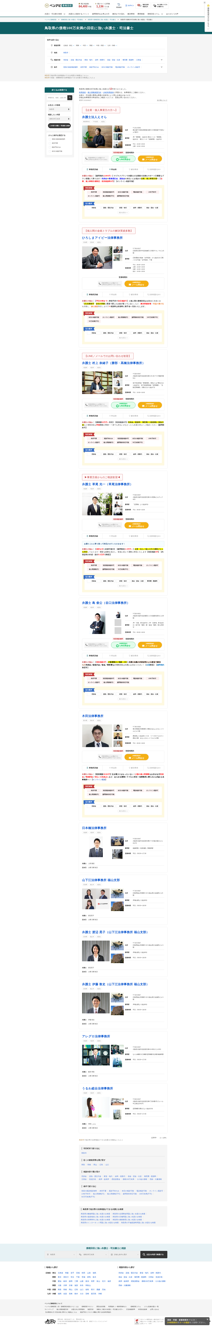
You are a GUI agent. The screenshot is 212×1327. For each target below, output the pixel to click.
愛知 (59, 1281)
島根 (89, 1164)
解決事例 (131, 14)
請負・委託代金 (76, 60)
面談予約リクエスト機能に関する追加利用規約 (95, 1312)
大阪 (59, 1285)
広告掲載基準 (130, 1309)
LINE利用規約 (108, 92)
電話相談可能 (120, 67)
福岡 (59, 1294)
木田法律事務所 (93, 716)
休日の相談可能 (107, 67)
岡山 (95, 1164)
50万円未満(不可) (88, 1197)
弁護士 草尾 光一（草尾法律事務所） (107, 484)
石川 (104, 1281)
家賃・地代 (89, 60)
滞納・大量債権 (156, 1179)
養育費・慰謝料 (128, 60)
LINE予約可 (85, 1194)
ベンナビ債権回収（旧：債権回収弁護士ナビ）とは (62, 1306)
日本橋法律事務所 (94, 828)
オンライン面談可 (133, 67)
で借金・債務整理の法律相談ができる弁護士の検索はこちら (69, 78)
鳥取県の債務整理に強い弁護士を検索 (127, 1220)
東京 (59, 1277)
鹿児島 (93, 1294)
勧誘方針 (91, 1309)
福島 (94, 1273)
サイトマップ (49, 1309)
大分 (81, 1294)
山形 (89, 1273)
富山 (98, 1281)
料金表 (114, 169)
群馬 (89, 1277)
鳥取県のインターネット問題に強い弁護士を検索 (100, 1222)
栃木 (94, 1277)
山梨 (81, 1281)
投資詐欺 (92, 1179)
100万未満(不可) (145, 1194)
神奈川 (66, 1277)
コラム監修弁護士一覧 (151, 1306)
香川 (92, 1289)
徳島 (87, 1289)
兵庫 (65, 1285)
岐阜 (65, 1281)
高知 (104, 1289)
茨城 (83, 1277)
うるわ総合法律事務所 (97, 1088)
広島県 (85, 884)
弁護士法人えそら (94, 117)
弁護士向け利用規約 (78, 1309)
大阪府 (85, 832)
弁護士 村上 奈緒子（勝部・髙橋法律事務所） (113, 363)
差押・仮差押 (104, 1179)
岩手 (72, 1273)
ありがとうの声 (172, 14)
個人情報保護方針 (94, 92)
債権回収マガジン (87, 1306)
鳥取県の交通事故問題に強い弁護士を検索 (129, 1214)
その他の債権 (142, 1179)
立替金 (138, 60)
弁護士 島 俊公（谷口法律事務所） (106, 602)
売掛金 (65, 60)
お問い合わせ (154, 1309)
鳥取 (83, 1164)
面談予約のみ (94, 67)
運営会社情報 (100, 1306)
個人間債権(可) (99, 1194)
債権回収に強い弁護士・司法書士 (72, 19)
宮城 (78, 1273)
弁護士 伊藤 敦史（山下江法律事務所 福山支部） (115, 984)
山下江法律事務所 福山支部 (101, 880)
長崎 (70, 1294)
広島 (101, 1164)
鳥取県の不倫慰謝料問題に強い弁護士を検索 (138, 1222)
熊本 (76, 1294)
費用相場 (141, 14)
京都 (70, 1285)
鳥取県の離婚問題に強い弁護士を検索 (95, 1214)
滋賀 (76, 1285)
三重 (76, 1281)
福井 (109, 1281)
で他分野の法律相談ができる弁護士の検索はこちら (66, 75)
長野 (92, 1281)
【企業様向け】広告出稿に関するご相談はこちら (61, 1312)
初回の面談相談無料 (70, 67)
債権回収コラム (136, 1306)
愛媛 (98, 1289)
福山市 (92, 884)
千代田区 (95, 121)
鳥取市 (65, 53)
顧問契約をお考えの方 (100, 14)
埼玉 (72, 1277)
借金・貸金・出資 (113, 60)
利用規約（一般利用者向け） (117, 1306)
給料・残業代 (100, 60)
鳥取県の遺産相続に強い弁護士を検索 (95, 1217)
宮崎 (87, 1294)
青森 (67, 1273)
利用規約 (82, 92)
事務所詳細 (93, 169)
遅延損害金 (116, 1179)
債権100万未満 (128, 1179)
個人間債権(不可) (113, 1194)
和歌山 (88, 1285)
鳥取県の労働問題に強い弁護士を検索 (127, 1217)
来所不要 (83, 67)
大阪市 (92, 367)
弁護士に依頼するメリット (79, 14)
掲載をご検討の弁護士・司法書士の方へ (110, 1309)
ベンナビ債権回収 (50, 19)
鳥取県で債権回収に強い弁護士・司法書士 (102, 19)
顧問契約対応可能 (130, 1194)
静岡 (70, 1281)
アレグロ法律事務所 (96, 1036)
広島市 (92, 242)
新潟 (87, 1281)
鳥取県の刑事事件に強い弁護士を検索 (95, 1220)
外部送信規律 (142, 1309)
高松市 (92, 720)
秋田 (83, 1273)
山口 (107, 1164)
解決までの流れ (119, 14)
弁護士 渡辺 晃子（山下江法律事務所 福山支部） (115, 932)
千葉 (78, 1277)
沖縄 (100, 1294)
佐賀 (65, 1294)
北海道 (60, 1273)
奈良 (81, 1285)
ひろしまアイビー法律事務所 (102, 237)
